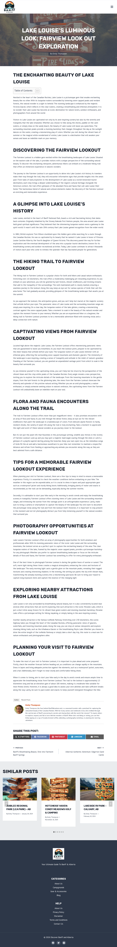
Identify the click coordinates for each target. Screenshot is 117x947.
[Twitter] (58, 943)
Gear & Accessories (58, 891)
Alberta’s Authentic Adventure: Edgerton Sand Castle (84, 751)
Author (16, 700)
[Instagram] (64, 943)
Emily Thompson (60, 54)
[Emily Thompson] (19, 709)
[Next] (110, 804)
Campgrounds (58, 24)
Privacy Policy (58, 912)
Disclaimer (58, 916)
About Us (58, 883)
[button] (36, 91)
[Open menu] (111, 7)
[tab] (54, 832)
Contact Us (58, 924)
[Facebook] (53, 943)
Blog (58, 895)
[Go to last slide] (6, 804)
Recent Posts (25, 700)
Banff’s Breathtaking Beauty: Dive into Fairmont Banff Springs (33, 751)
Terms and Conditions (58, 920)
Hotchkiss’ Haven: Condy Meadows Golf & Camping (58, 809)
